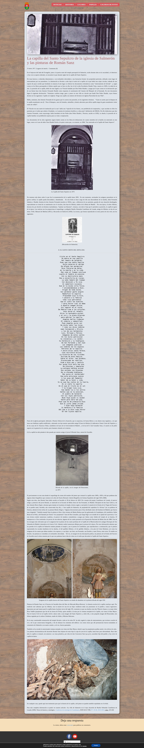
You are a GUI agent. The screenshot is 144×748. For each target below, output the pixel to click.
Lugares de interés (41, 68)
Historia (69, 4)
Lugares (81, 4)
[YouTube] (74, 736)
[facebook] (69, 736)
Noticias (57, 4)
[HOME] (26, 5)
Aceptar (96, 745)
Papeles (92, 4)
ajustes (84, 746)
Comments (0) (53, 68)
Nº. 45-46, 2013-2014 (97, 710)
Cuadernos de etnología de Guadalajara (67, 710)
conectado (70, 725)
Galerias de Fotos (109, 4)
